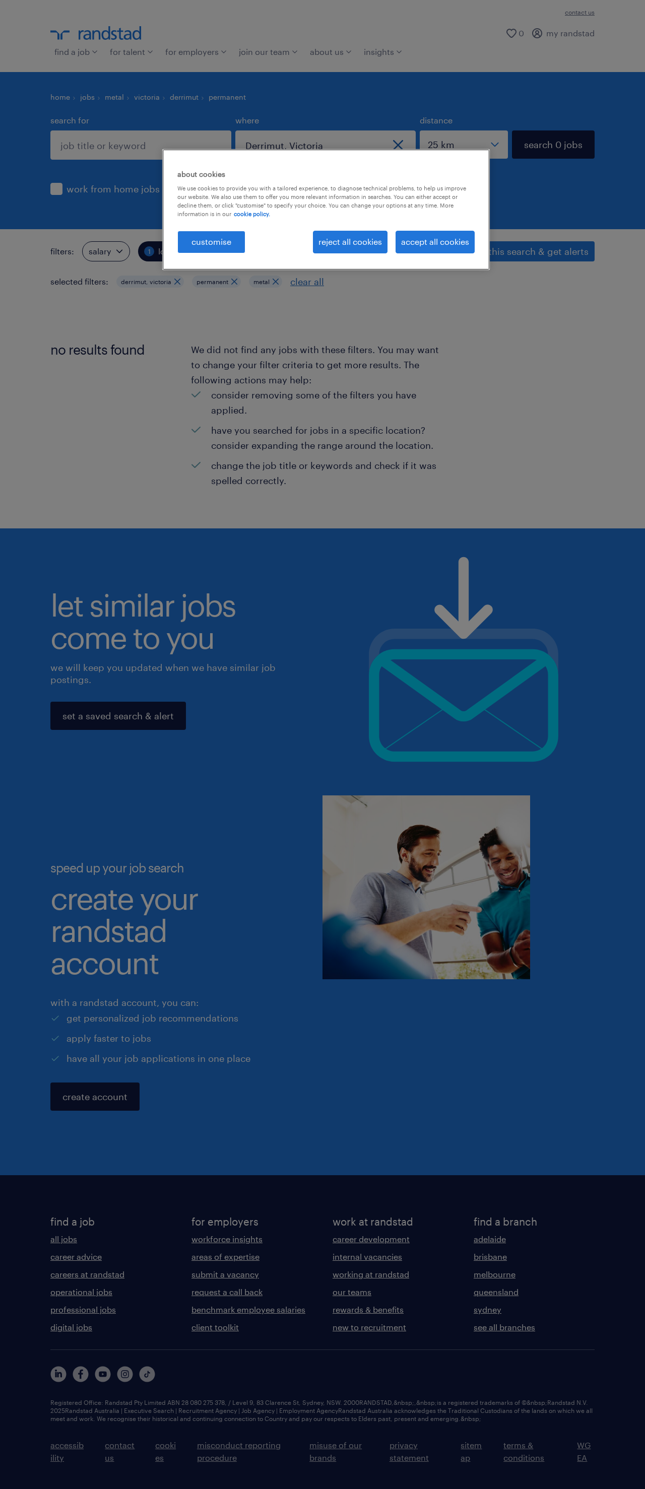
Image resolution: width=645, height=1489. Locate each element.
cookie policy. (252, 214)
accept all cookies (435, 241)
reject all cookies (350, 241)
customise (211, 241)
